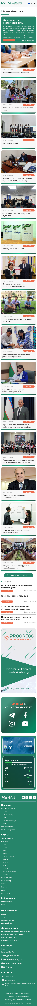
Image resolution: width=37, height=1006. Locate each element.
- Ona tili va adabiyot (9, 856)
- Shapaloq (5, 874)
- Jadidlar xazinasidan (9, 871)
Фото (3, 917)
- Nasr (4, 850)
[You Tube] (34, 797)
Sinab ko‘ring (6, 881)
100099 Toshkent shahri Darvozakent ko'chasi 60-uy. (20, 985)
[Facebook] (26, 797)
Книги (3, 905)
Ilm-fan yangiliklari (8, 830)
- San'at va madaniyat (9, 821)
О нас (3, 949)
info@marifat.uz (10, 980)
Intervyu (4, 887)
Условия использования (18, 996)
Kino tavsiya (5, 893)
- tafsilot (4, 865)
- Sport (4, 818)
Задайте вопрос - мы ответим (12, 934)
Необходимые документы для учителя (15, 931)
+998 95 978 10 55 (11, 976)
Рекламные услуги (11, 959)
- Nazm (4, 853)
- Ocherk (5, 847)
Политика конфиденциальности (18, 993)
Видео (3, 914)
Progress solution (24, 1000)
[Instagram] (30, 797)
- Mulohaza (5, 868)
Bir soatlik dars (6, 877)
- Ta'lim (4, 811)
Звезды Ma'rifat (10, 955)
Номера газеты (7, 902)
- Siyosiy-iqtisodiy (7, 814)
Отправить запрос (11, 963)
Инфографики (6, 923)
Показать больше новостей (20, 575)
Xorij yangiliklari (7, 827)
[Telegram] (23, 797)
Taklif (3, 884)
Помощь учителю (7, 920)
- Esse (4, 844)
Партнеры (7, 966)
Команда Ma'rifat (7, 952)
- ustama (5, 859)
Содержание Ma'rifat (9, 937)
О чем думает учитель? (10, 940)
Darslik (3, 890)
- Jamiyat (5, 824)
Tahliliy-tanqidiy (7, 838)
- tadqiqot (5, 862)
